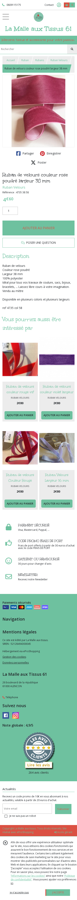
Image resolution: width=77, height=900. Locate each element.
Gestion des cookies (14, 657)
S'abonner (63, 809)
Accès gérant (64, 832)
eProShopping (25, 832)
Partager (28, 153)
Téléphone (11, 697)
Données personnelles (15, 662)
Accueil (11, 60)
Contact (49, 5)
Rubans (39, 60)
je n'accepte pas (19, 892)
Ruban (25, 60)
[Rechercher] (72, 49)
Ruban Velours (59, 60)
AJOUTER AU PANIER (39, 228)
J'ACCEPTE (58, 892)
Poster (41, 162)
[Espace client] (59, 5)
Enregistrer (53, 153)
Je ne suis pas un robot (22, 816)
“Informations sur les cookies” (28, 875)
